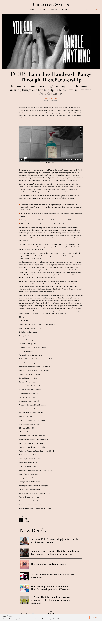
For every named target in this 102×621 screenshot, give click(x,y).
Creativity (31, 9)
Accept (94, 617)
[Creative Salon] (51, 5)
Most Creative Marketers (60, 9)
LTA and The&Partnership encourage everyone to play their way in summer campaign (51, 600)
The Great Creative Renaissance (48, 564)
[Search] (86, 9)
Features (43, 9)
